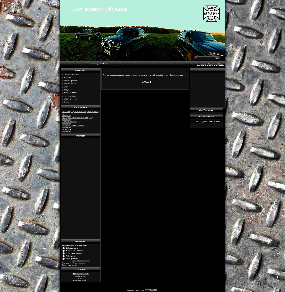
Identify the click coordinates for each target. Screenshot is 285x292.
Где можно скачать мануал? (73, 125)
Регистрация (213, 64)
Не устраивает (72, 258)
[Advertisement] (81, 188)
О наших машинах (69, 121)
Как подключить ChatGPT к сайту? (76, 118)
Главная (203, 64)
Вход (221, 64)
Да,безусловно (72, 248)
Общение (66, 116)
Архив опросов (79, 263)
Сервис (65, 129)
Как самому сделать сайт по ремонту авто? (80, 112)
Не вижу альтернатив (74, 251)
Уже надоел (70, 256)
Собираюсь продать (74, 253)
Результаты (66, 263)
